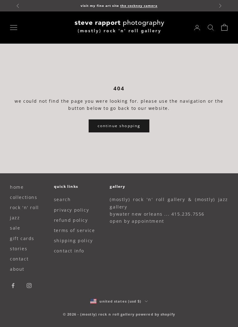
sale (15, 228)
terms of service (74, 230)
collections (23, 197)
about (17, 269)
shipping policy (73, 240)
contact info (69, 251)
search (62, 199)
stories (18, 249)
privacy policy (71, 210)
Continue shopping (119, 125)
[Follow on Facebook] (13, 285)
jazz (15, 218)
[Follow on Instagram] (29, 285)
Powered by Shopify (155, 314)
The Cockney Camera (138, 5)
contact (19, 259)
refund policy (71, 220)
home (17, 187)
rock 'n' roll (24, 207)
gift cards (22, 238)
